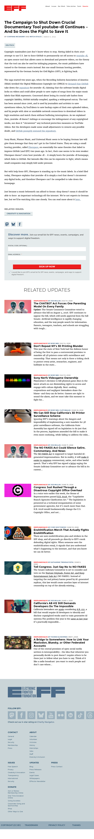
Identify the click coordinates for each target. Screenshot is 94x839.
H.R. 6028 (62, 496)
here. (78, 199)
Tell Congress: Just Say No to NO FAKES (60, 566)
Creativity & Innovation (18, 213)
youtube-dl (81, 55)
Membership (13, 745)
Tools (79, 6)
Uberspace (33, 147)
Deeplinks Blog (41, 301)
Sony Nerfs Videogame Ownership (56, 377)
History (32, 745)
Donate (85, 6)
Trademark (31, 825)
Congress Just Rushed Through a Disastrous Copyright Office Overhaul (58, 489)
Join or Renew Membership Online (15, 792)
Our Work (61, 6)
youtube (51, 715)
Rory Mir (55, 343)
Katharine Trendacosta (62, 562)
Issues (53, 6)
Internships (33, 748)
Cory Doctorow (58, 527)
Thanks (76, 825)
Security (11, 742)
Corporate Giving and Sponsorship (16, 804)
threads (90, 715)
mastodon (12, 715)
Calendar (33, 736)
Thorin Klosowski (59, 637)
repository (24, 87)
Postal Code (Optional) (17, 245)
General (11, 736)
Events (32, 772)
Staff (31, 754)
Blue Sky (41, 715)
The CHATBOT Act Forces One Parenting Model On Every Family (60, 305)
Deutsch (10, 45)
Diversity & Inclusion (37, 757)
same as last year (79, 619)
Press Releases (35, 769)
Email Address (14, 254)
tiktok (80, 715)
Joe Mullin (56, 301)
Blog (31, 766)
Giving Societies (14, 801)
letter (73, 463)
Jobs (31, 751)
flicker (61, 715)
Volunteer (33, 739)
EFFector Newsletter (37, 781)
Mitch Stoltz (36, 37)
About (47, 6)
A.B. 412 (81, 609)
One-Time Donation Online (16, 797)
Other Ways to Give (15, 811)
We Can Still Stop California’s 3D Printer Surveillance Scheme (59, 414)
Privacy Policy (56, 825)
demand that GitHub (78, 84)
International (13, 778)
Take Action (71, 6)
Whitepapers (34, 778)
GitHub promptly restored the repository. (36, 131)
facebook (21, 715)
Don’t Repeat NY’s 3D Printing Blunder (58, 346)
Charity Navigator (45, 722)
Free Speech (13, 766)
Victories (32, 742)
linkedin (70, 715)
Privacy (10, 769)
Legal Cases (34, 775)
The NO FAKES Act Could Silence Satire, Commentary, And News (59, 449)
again (61, 609)
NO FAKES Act (45, 454)
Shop (10, 808)
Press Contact (56, 766)
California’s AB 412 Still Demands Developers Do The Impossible (55, 605)
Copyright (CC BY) (11, 825)
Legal (10, 739)
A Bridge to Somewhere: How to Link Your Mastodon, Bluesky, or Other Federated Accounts (61, 642)
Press (10, 748)
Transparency (13, 775)
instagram (31, 715)
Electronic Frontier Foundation (15, 8)
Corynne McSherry (16, 37)
